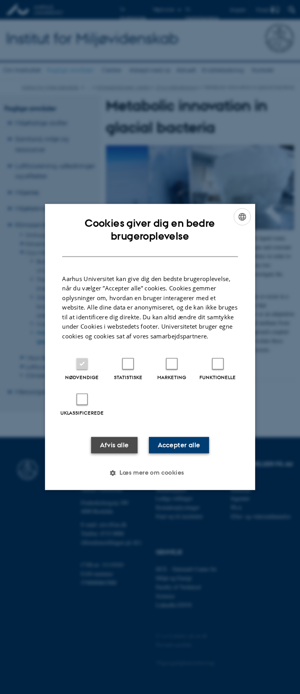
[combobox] (242, 217)
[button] (150, 473)
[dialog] (150, 347)
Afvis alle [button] (114, 445)
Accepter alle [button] (179, 445)
